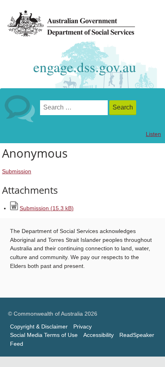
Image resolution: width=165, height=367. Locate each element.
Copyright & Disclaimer (39, 327)
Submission (16, 171)
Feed (16, 344)
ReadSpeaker (136, 335)
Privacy (82, 327)
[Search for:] (74, 108)
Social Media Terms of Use (44, 335)
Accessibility (98, 335)
